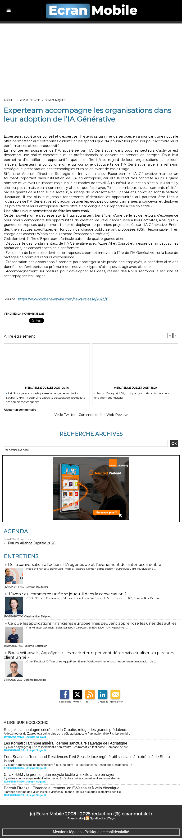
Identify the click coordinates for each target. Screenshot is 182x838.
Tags (111, 818)
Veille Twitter (65, 415)
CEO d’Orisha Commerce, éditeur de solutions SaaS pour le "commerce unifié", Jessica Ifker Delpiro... (94, 598)
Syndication (98, 818)
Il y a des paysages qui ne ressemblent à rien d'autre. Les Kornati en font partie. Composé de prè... (67, 747)
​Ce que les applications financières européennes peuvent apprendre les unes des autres (92, 623)
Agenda (16, 531)
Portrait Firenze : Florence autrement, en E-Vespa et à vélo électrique (61, 788)
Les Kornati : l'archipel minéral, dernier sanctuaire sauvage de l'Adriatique (65, 743)
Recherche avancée (16, 450)
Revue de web (29, 100)
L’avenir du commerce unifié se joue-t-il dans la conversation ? (68, 594)
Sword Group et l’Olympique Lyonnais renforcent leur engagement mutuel (132, 395)
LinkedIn (102, 701)
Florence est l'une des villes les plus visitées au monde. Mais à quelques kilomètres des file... (63, 792)
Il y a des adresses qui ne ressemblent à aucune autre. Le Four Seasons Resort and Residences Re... (69, 765)
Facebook (65, 701)
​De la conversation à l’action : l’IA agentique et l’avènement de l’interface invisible (84, 564)
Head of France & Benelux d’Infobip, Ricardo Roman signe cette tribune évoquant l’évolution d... (91, 568)
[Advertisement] (91, 59)
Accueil (9, 100)
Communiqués (55, 100)
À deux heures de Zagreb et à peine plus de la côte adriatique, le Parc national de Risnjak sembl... (67, 733)
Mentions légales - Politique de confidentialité (91, 832)
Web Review (116, 415)
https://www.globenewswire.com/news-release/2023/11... (64, 299)
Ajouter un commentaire (20, 409)
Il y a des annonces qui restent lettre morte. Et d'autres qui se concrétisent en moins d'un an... (63, 778)
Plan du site (75, 818)
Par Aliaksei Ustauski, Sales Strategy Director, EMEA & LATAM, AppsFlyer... (77, 627)
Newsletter (116, 701)
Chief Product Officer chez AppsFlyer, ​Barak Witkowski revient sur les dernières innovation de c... (91, 661)
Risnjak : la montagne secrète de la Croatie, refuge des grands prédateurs (65, 730)
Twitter (76, 701)
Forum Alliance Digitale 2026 (31, 543)
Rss (86, 701)
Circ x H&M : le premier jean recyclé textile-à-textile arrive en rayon (59, 775)
